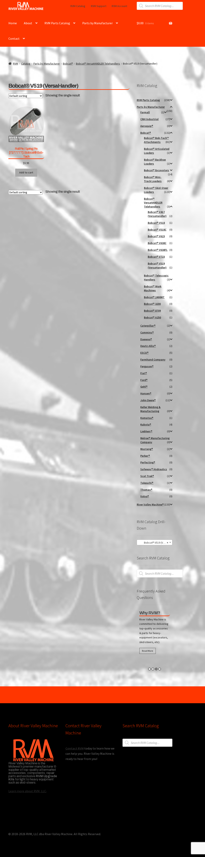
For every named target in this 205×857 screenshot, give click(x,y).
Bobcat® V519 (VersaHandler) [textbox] (155, 542)
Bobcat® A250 (152, 317)
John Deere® (148, 400)
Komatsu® (146, 418)
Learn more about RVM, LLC (27, 791)
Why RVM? (149, 613)
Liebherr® (146, 431)
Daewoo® (146, 339)
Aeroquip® (146, 126)
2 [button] (153, 669)
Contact (14, 38)
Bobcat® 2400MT (154, 297)
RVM (15, 63)
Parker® (145, 456)
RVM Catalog (77, 6)
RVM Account (119, 6)
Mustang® (146, 449)
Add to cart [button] (26, 172)
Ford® (144, 380)
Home (12, 23)
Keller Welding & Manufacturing (150, 409)
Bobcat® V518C (157, 229)
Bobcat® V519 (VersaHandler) (157, 265)
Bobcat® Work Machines (152, 288)
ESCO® (144, 353)
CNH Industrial (149, 119)
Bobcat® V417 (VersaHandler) (157, 214)
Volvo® (144, 496)
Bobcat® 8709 (152, 310)
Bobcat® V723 (156, 256)
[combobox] (154, 542)
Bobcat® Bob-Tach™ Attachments (156, 140)
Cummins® (147, 332)
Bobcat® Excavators (156, 170)
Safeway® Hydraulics (153, 469)
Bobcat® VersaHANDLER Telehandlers (98, 63)
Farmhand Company (152, 359)
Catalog (25, 63)
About (28, 23)
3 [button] (156, 669)
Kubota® (145, 424)
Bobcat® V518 (156, 223)
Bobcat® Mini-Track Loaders (153, 179)
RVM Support (98, 6)
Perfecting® (147, 462)
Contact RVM (74, 748)
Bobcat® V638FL (158, 250)
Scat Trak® (147, 476)
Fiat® (143, 373)
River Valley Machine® (150, 504)
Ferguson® (147, 366)
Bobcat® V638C (157, 243)
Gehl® (144, 386)
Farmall (145, 112)
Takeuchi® (146, 483)
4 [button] (159, 669)
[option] (155, 633)
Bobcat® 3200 (152, 304)
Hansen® (145, 393)
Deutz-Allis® (148, 346)
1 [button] (149, 669)
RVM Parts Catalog (57, 23)
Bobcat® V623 (156, 236)
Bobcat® (68, 63)
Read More (147, 650)
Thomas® (146, 489)
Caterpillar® (148, 325)
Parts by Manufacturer (97, 23)
